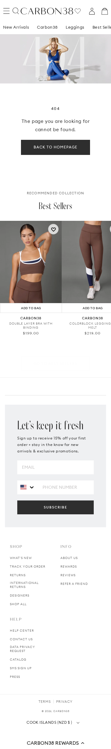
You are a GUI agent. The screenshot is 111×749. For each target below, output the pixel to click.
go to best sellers (55, 363)
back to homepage (55, 147)
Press (15, 677)
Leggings (75, 27)
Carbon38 (47, 27)
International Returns (24, 585)
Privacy (64, 701)
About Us (69, 558)
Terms (45, 701)
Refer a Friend (74, 584)
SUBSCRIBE (55, 507)
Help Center (22, 631)
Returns (18, 575)
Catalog (18, 660)
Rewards (68, 567)
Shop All (18, 604)
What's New (21, 558)
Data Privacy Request (22, 649)
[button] (55, 743)
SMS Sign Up (21, 668)
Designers (19, 595)
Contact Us (21, 639)
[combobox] (27, 487)
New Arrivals (16, 27)
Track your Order (27, 567)
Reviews (68, 575)
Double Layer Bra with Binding (31, 326)
